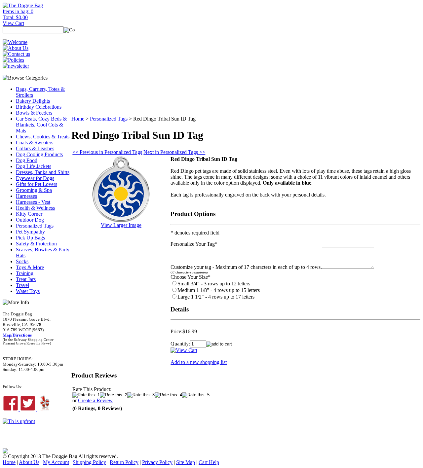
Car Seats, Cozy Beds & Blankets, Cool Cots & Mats (41, 124)
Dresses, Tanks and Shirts (42, 172)
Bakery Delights (33, 101)
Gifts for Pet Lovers (36, 184)
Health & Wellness (35, 208)
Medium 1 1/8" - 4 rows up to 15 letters (218, 290)
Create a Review (95, 400)
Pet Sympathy (30, 231)
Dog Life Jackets (33, 166)
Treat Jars (26, 279)
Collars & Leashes (35, 148)
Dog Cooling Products (39, 154)
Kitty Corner (29, 214)
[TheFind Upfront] (19, 421)
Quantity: (180, 343)
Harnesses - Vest (33, 202)
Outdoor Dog (30, 220)
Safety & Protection (36, 243)
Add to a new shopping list (199, 362)
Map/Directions (17, 335)
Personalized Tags (35, 226)
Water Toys (28, 291)
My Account (56, 462)
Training (24, 273)
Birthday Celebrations (38, 107)
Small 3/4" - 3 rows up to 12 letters (213, 283)
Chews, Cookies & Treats (42, 136)
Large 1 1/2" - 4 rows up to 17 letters (215, 297)
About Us (29, 462)
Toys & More (30, 267)
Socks (22, 261)
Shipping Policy (89, 462)
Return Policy (124, 462)
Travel (22, 285)
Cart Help (209, 462)
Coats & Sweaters (34, 142)
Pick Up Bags (30, 237)
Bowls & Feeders (34, 113)
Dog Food (26, 160)
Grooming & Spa (34, 190)
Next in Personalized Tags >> (174, 152)
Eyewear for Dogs (35, 178)
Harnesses (26, 196)
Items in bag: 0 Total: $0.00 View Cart (18, 17)
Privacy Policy (157, 462)
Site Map (185, 462)
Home (77, 119)
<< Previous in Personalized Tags (107, 152)
